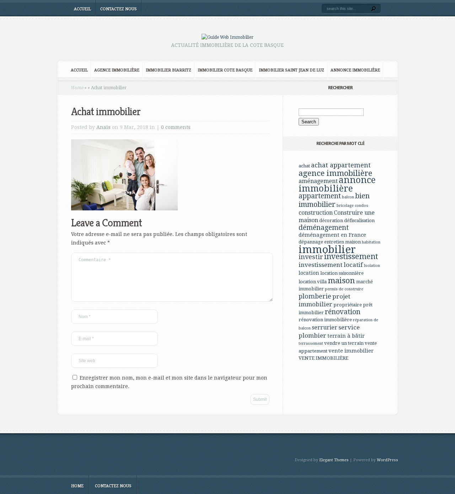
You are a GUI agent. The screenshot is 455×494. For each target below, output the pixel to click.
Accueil (82, 9)
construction (316, 212)
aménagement (318, 181)
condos (361, 205)
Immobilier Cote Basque (225, 70)
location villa (313, 281)
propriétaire (347, 304)
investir (311, 257)
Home (77, 87)
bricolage (345, 205)
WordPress (387, 460)
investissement (351, 256)
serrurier (324, 327)
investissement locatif (331, 264)
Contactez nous (118, 9)
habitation (371, 242)
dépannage (311, 242)
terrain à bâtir (346, 336)
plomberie (315, 296)
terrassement (311, 343)
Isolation (372, 265)
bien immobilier (334, 200)
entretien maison (342, 242)
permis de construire (344, 289)
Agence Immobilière (116, 70)
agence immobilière (335, 173)
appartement (320, 196)
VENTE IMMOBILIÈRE (323, 358)
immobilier (327, 249)
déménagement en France (332, 235)
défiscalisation (359, 220)
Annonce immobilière (355, 70)
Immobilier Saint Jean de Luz (291, 70)
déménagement (324, 228)
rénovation (342, 312)
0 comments (176, 127)
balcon (348, 197)
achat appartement (341, 165)
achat (304, 165)
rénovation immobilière (325, 319)
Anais (103, 127)
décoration (331, 220)
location (309, 273)
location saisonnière (342, 273)
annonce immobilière (337, 184)
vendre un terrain (344, 343)
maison (341, 280)
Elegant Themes (334, 460)
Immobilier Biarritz (168, 70)
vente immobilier (351, 351)
